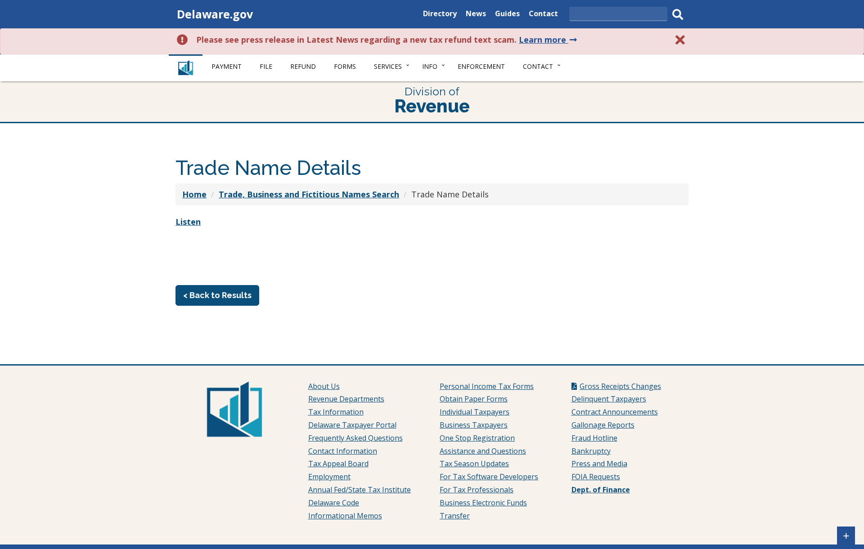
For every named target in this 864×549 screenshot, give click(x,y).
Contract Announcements (615, 412)
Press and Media (599, 464)
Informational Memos (345, 516)
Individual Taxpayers (474, 412)
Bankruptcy (591, 451)
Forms (345, 66)
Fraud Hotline (594, 438)
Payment (227, 66)
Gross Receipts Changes (620, 386)
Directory (440, 14)
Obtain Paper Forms (474, 399)
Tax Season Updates (474, 464)
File (266, 66)
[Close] (680, 39)
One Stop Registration (477, 438)
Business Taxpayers (474, 425)
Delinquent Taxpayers (609, 399)
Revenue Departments (346, 399)
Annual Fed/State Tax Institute (359, 490)
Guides (507, 14)
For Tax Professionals (476, 490)
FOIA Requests (596, 477)
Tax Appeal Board (338, 464)
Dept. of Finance (601, 490)
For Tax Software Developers (489, 477)
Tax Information (336, 412)
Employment (329, 477)
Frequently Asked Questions (355, 438)
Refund (303, 66)
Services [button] (388, 66)
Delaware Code (333, 503)
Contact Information (342, 451)
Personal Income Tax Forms (487, 386)
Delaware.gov (215, 14)
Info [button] (429, 66)
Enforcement (481, 66)
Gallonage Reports (603, 425)
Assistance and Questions (483, 451)
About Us (324, 386)
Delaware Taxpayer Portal (352, 425)
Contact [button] (538, 66)
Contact (543, 14)
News (476, 14)
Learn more (549, 39)
